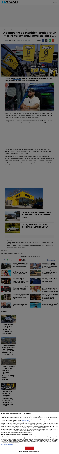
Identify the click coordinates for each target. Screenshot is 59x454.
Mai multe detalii (25, 420)
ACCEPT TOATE (29, 448)
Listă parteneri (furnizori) (7, 444)
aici (31, 427)
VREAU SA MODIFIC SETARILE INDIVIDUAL (29, 451)
